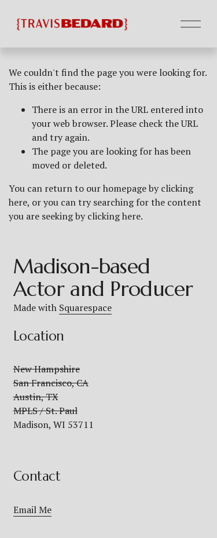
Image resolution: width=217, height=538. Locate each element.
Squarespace (85, 307)
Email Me (32, 509)
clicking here (114, 216)
